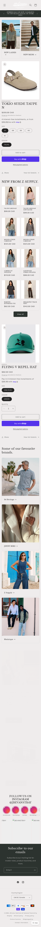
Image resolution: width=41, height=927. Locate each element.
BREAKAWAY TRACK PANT (30, 302)
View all (20, 314)
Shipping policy (28, 919)
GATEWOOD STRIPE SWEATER (29, 271)
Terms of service (15, 919)
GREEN (6, 399)
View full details (30, 173)
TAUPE (6, 145)
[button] (4, 5)
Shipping (4, 115)
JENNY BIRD (9, 546)
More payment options (20, 164)
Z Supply (8, 593)
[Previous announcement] (4, 14)
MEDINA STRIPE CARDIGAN (9, 240)
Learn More (14, 720)
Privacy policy (29, 915)
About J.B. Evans (16, 783)
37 (5, 130)
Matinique (8, 639)
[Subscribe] (34, 870)
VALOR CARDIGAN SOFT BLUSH (29, 209)
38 (13, 130)
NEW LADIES (10, 53)
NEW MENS (28, 55)
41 (5, 136)
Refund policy (18, 915)
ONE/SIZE (8, 390)
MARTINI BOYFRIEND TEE (10, 302)
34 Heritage (9, 499)
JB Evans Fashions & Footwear (19, 913)
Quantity (5, 404)
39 (21, 130)
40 (29, 130)
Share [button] (6, 173)
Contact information (21, 922)
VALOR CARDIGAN (10, 208)
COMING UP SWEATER (8, 271)
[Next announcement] (37, 14)
